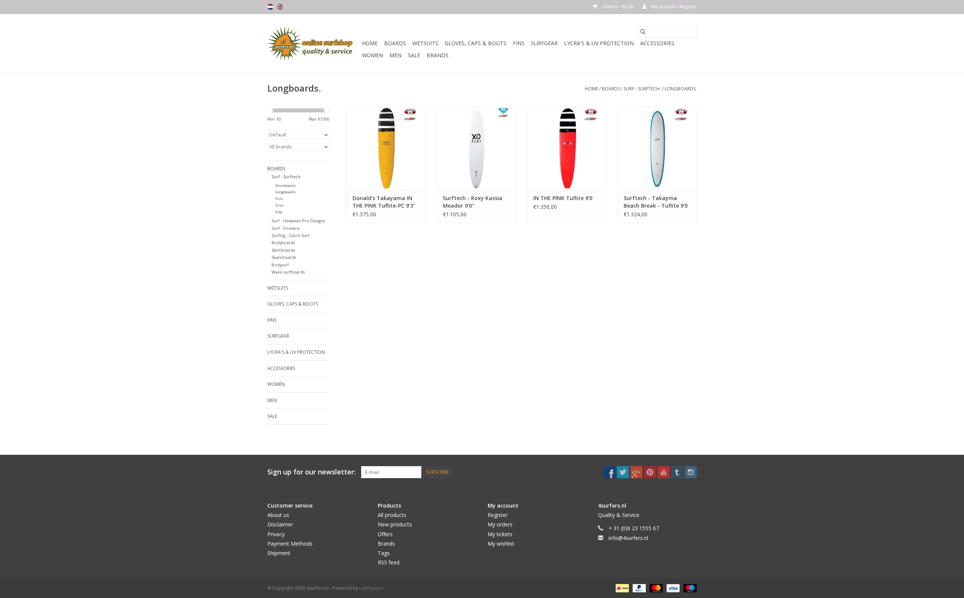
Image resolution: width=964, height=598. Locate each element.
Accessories (657, 43)
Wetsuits (425, 43)
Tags (384, 553)
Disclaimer (280, 524)
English (280, 7)
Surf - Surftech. (642, 89)
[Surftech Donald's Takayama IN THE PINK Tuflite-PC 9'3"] (386, 148)
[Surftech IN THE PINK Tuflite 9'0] (566, 148)
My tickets (500, 534)
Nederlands (270, 7)
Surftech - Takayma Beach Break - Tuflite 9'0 (656, 201)
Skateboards (284, 257)
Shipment (278, 553)
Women (372, 55)
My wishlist (501, 543)
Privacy (276, 534)
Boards (395, 43)
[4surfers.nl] (313, 43)
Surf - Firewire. (286, 228)
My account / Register (673, 6)
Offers (385, 534)
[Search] (640, 32)
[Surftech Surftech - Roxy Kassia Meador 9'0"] (476, 148)
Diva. (279, 205)
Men (395, 55)
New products (395, 524)
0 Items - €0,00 (618, 6)
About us (278, 514)
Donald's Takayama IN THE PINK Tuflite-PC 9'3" (383, 201)
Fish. (279, 198)
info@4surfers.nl (628, 537)
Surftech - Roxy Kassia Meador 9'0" (472, 201)
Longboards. (681, 89)
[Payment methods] (621, 587)
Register (498, 514)
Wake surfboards (288, 272)
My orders (500, 524)
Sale (414, 55)
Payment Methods (290, 543)
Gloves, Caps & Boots (475, 43)
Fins (519, 43)
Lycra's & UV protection (599, 43)
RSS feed (389, 562)
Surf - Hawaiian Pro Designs (298, 220)
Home (370, 43)
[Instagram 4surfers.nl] (691, 472)
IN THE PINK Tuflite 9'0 (562, 198)
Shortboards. (286, 185)
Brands (437, 55)
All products (392, 514)
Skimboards (283, 250)
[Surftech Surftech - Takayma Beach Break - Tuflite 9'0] (657, 148)
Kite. (279, 212)
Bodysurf (280, 265)
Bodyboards (283, 242)
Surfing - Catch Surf (291, 235)
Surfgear (544, 43)
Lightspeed (371, 588)
